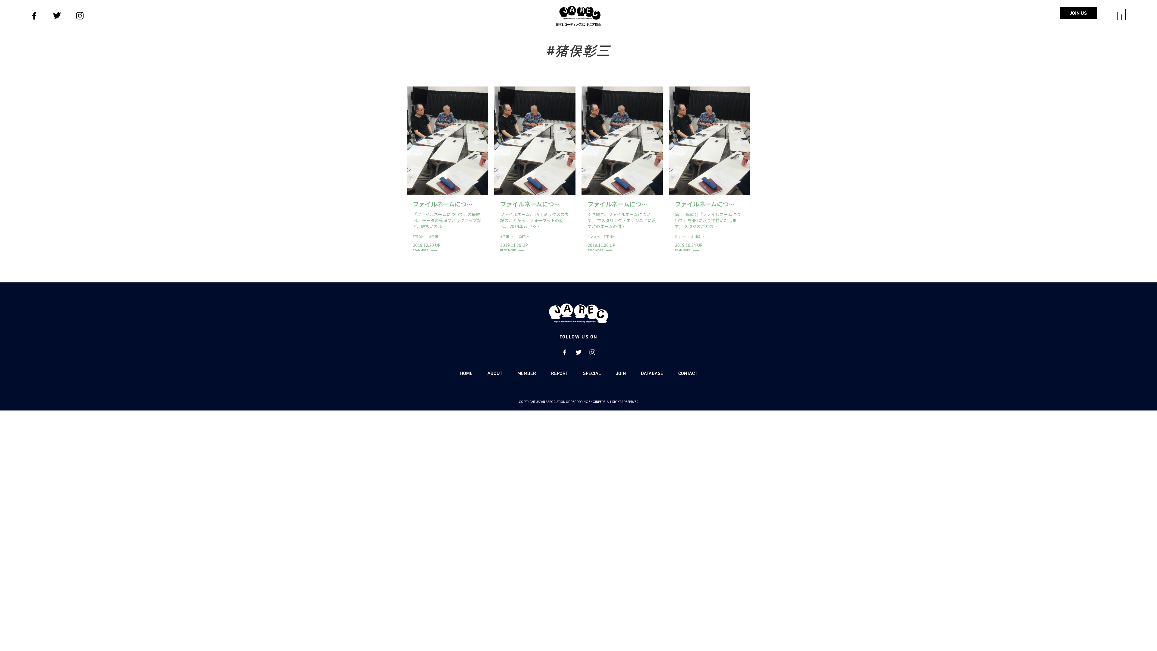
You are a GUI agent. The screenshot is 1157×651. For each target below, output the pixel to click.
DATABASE (652, 373)
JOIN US (1078, 13)
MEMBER (526, 373)
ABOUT (495, 373)
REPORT (559, 373)
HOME (466, 373)
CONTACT (687, 373)
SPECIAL (592, 373)
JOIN (621, 373)
